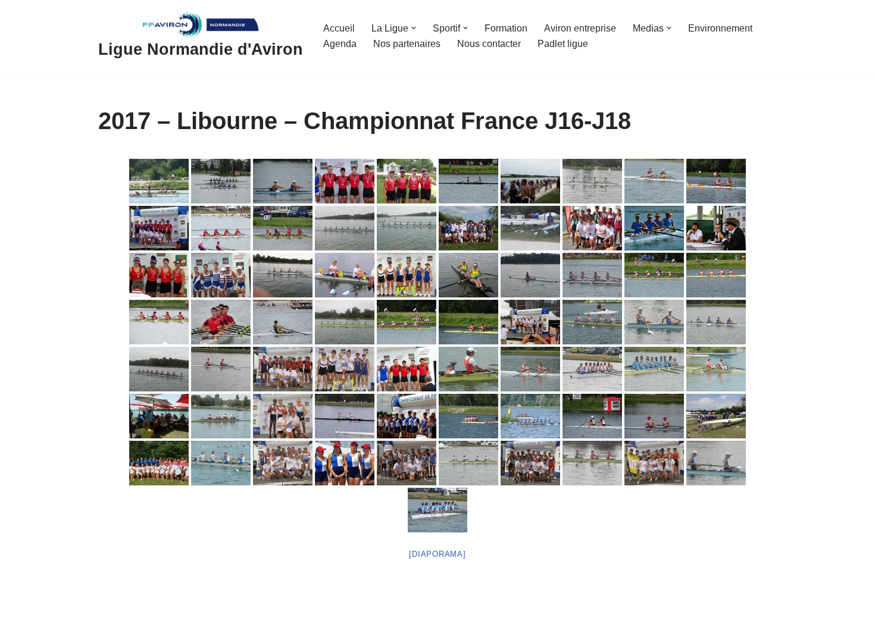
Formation (506, 28)
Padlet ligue (563, 44)
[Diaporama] (437, 554)
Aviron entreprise (580, 28)
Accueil (339, 28)
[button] (413, 28)
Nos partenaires (406, 44)
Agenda (340, 44)
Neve (109, 607)
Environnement (720, 28)
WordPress (208, 607)
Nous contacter (489, 44)
